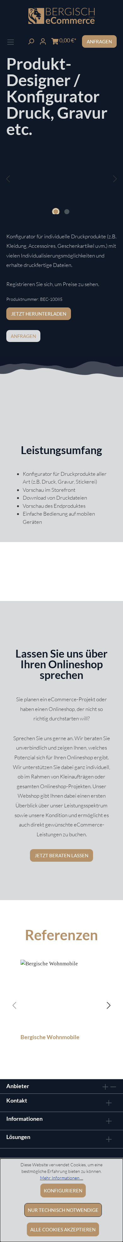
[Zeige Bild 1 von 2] (55, 211)
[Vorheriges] (8, 179)
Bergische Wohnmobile (49, 1036)
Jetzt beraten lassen (61, 855)
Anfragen (99, 41)
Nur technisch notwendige (63, 1210)
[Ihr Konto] (43, 40)
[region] (61, 185)
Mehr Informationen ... (61, 1177)
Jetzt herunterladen (38, 314)
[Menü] (10, 41)
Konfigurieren (63, 1190)
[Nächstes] (115, 179)
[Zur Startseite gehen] (61, 16)
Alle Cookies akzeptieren (63, 1229)
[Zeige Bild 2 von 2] (66, 211)
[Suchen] (31, 40)
